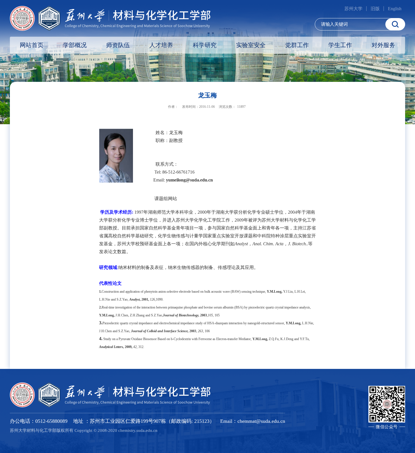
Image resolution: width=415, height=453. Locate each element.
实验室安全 (251, 45)
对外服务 (383, 45)
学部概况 (75, 45)
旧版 (375, 8)
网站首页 (31, 45)
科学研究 (205, 45)
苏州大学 (353, 8)
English (394, 8)
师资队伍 (118, 45)
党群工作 (297, 45)
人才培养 (161, 45)
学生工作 (340, 45)
